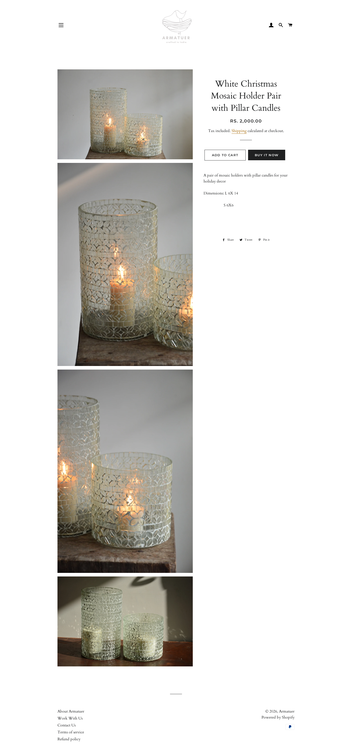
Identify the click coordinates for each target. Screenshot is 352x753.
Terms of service (70, 732)
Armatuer (287, 711)
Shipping (239, 130)
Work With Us (70, 718)
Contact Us (66, 725)
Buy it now (266, 155)
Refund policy (68, 739)
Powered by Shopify (278, 717)
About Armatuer (70, 711)
